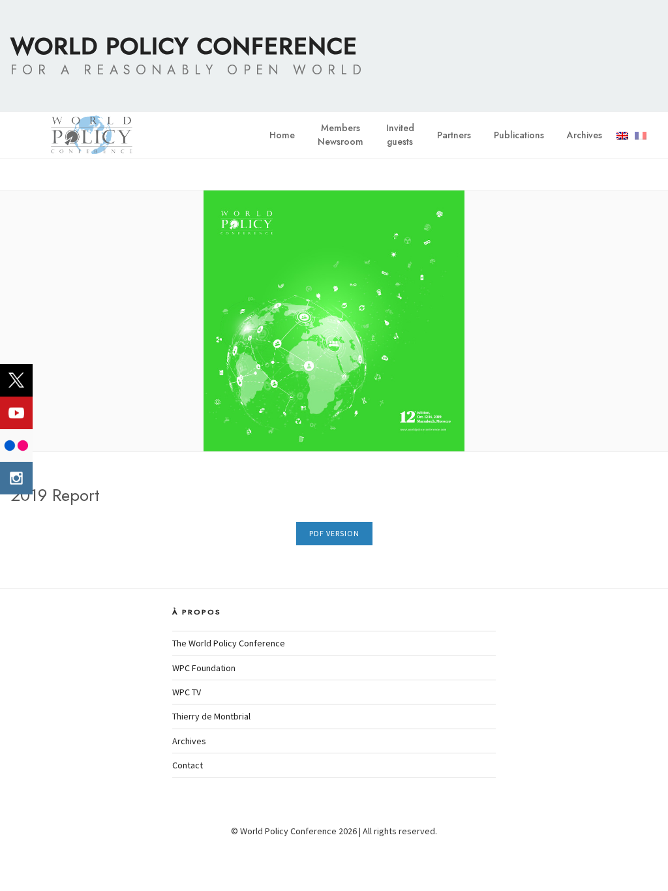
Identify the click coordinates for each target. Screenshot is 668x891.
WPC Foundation (203, 668)
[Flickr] (16, 445)
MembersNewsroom (340, 134)
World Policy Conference (183, 46)
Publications (519, 135)
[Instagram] (16, 478)
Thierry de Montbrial (211, 716)
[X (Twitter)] (16, 380)
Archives (584, 135)
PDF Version (334, 533)
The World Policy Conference (228, 643)
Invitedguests (400, 134)
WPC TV (186, 692)
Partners (454, 135)
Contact (187, 765)
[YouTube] (16, 413)
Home (282, 135)
